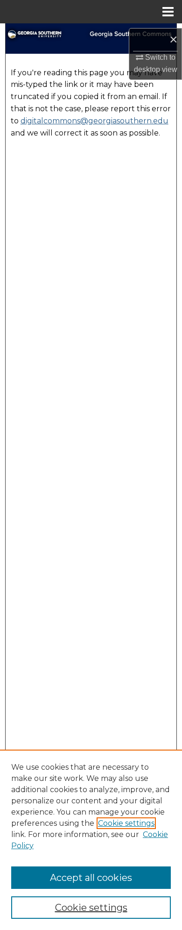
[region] (91, 840)
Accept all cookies (91, 877)
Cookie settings (126, 823)
